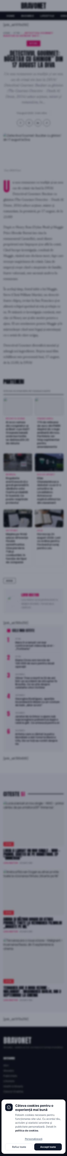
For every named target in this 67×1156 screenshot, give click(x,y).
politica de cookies (26, 1130)
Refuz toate (19, 1146)
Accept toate (48, 1146)
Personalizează (33, 1138)
